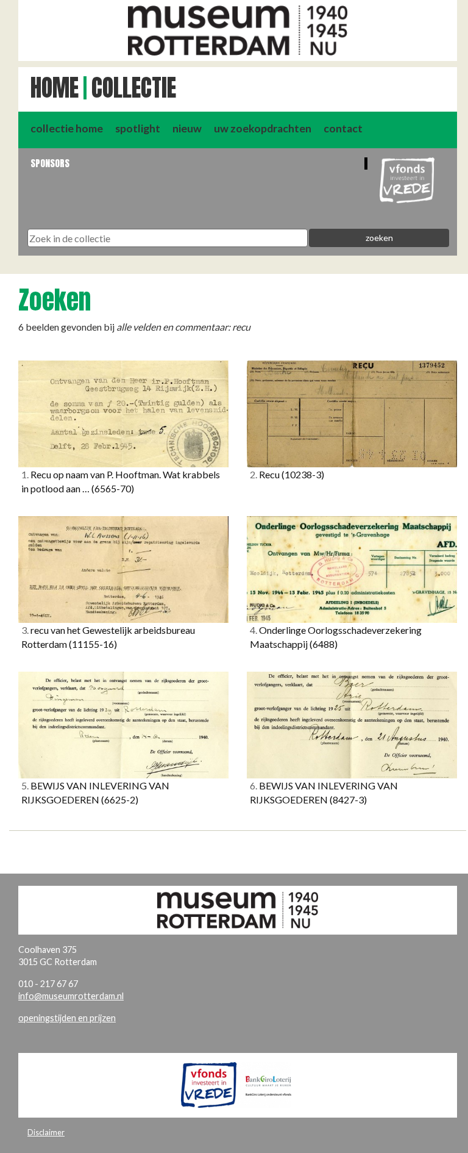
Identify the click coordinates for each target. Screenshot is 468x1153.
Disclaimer (46, 1132)
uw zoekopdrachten (262, 128)
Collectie (133, 88)
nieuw (187, 128)
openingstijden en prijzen (67, 1018)
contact (343, 128)
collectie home (66, 128)
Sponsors (49, 163)
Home (54, 88)
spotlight (137, 128)
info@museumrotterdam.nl (71, 996)
